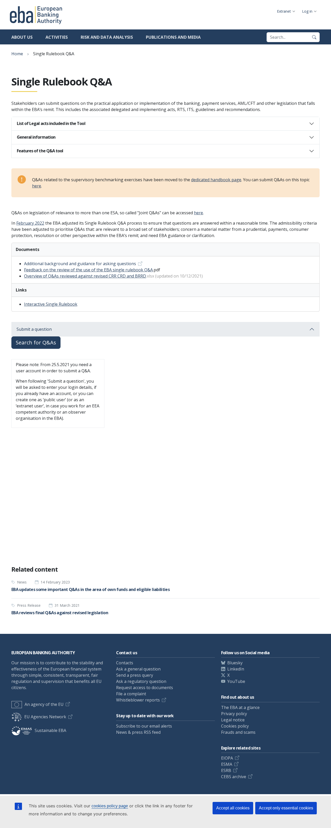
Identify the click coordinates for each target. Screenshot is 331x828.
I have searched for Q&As (96, 548)
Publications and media (173, 37)
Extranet (284, 11)
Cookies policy (235, 726)
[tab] (165, 123)
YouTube (236, 681)
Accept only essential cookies (286, 808)
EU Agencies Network (45, 717)
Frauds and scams (238, 732)
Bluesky (235, 663)
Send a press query (134, 675)
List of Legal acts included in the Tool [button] (51, 123)
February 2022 (30, 223)
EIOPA (227, 758)
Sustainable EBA (50, 730)
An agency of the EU (44, 704)
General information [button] (36, 137)
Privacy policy (234, 713)
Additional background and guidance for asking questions (80, 263)
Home (17, 54)
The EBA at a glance (240, 707)
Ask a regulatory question (141, 681)
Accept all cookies (233, 808)
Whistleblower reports (138, 700)
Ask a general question (138, 669)
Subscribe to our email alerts (144, 726)
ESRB (226, 770)
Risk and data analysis (107, 37)
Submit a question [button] (34, 329)
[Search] (314, 37)
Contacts (124, 663)
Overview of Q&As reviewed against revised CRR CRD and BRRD (85, 276)
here (36, 186)
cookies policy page (110, 806)
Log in (307, 11)
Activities (57, 37)
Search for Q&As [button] (36, 342)
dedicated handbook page (216, 180)
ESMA (226, 764)
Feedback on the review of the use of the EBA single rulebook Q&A (88, 270)
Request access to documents (144, 687)
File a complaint (131, 694)
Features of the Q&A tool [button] (40, 151)
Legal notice (233, 720)
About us (22, 37)
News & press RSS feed (138, 732)
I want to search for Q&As (39, 548)
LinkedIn (235, 669)
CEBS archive (233, 776)
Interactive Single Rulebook (50, 304)
